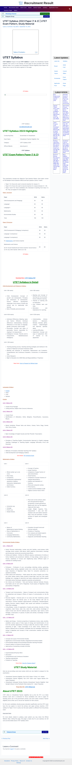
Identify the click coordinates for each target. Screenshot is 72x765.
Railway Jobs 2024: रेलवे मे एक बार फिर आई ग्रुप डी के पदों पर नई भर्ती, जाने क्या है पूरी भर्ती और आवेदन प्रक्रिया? (56, 146)
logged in (12, 749)
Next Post (46, 738)
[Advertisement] (36, 761)
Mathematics (9, 241)
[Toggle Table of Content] (35, 52)
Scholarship (57, 78)
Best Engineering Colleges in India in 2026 (56, 97)
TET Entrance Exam (29, 455)
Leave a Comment (8, 26)
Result (55, 66)
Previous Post (6, 738)
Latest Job (56, 61)
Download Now (45, 13)
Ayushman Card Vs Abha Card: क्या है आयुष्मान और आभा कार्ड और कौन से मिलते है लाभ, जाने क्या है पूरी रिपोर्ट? (66, 146)
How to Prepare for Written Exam (29, 363)
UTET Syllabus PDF (30, 278)
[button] (70, 9)
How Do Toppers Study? (28, 663)
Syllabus (65, 61)
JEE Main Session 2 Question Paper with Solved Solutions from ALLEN (66, 99)
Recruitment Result (38, 3)
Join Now (46, 16)
